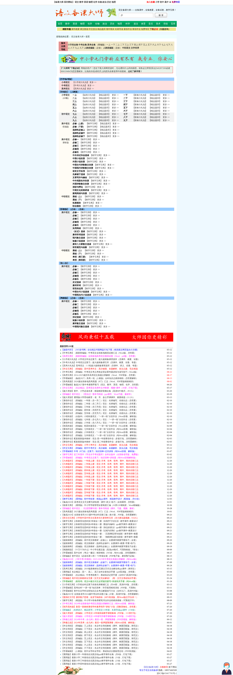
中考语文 (65, 85)
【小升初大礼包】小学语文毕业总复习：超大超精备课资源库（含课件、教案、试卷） (100, 359)
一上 (108, 44)
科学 (128, 24)
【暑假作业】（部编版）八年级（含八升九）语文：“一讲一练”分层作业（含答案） (99, 422)
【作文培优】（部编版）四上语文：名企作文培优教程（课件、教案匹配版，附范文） (100, 632)
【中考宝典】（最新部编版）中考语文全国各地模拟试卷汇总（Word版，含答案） (98, 353)
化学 (95, 2)
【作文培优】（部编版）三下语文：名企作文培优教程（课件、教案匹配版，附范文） (100, 629)
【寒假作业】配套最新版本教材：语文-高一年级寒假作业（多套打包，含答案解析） (99, 438)
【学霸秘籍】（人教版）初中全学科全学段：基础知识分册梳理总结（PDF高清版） (99, 651)
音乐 (151, 24)
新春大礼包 (140, 95)
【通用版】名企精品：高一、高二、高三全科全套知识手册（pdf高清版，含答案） (98, 572)
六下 (159, 44)
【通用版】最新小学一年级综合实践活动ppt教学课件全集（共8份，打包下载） (97, 654)
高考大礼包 (80, 88)
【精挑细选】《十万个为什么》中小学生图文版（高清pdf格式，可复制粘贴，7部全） (100, 549)
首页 (60, 24)
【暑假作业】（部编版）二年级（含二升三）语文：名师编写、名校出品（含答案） (99, 403)
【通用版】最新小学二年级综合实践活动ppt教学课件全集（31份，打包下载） (97, 657)
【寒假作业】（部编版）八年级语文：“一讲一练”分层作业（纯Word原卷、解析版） (99, 432)
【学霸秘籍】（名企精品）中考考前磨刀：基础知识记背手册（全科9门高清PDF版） (99, 575)
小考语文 (65, 82)
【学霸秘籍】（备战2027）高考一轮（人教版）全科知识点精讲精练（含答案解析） (99, 378)
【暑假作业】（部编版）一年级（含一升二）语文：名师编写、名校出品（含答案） (99, 400)
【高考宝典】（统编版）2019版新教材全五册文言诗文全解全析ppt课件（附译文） (99, 568)
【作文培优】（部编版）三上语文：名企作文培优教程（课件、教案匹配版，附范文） (100, 626)
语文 (77, 2)
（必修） (93, 48)
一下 (113, 44)
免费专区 (145, 29)
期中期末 (110, 29)
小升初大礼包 (81, 82)
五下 (150, 44)
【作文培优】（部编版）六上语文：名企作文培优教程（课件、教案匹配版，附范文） (100, 645)
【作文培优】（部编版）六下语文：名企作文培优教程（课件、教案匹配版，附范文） (100, 648)
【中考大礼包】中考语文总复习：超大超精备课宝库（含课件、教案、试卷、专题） (99, 362)
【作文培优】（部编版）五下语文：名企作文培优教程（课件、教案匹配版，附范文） (100, 641)
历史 (109, 2)
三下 (131, 44)
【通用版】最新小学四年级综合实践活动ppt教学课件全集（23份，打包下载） (97, 664)
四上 (136, 44)
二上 (118, 44)
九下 (82, 48)
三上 (127, 44)
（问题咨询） (160, 29)
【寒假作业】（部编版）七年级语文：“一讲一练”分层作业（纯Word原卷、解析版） (99, 429)
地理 (114, 2)
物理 (91, 2)
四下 (141, 44)
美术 (158, 24)
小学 (157, 2)
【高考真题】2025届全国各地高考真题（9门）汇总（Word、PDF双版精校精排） (98, 511)
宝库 (173, 24)
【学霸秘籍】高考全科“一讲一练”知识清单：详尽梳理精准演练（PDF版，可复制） (99, 587)
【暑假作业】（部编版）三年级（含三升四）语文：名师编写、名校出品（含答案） (99, 407)
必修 (73, 209)
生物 (100, 2)
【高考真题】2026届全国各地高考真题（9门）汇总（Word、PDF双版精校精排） (98, 381)
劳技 (165, 24)
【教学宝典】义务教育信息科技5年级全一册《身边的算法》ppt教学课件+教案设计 (99, 527)
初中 (162, 2)
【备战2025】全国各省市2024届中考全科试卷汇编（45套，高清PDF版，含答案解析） (100, 594)
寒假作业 (136, 29)
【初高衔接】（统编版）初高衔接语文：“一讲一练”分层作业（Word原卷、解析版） (99, 426)
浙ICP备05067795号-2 (167, 673)
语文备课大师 (77, 36)
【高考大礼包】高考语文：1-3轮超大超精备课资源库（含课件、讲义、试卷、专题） (100, 365)
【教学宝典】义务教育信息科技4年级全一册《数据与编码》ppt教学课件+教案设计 (99, 524)
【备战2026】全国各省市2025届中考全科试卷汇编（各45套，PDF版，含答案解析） (99, 515)
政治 (104, 2)
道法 (136, 24)
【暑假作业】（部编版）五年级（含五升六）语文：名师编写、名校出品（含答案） (99, 413)
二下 (122, 44)
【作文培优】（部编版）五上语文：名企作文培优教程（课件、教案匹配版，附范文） (100, 638)
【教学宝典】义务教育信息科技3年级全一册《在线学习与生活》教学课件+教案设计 (99, 521)
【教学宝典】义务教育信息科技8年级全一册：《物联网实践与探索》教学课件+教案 (99, 537)
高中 (167, 2)
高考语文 (65, 88)
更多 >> (93, 82)
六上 (154, 44)
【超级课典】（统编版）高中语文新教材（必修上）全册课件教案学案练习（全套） (99, 540)
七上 (164, 44)
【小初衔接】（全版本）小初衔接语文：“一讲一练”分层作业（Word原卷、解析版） (99, 416)
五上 (145, 44)
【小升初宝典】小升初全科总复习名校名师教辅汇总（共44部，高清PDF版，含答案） (100, 584)
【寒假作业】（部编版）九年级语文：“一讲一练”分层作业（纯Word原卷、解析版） (99, 435)
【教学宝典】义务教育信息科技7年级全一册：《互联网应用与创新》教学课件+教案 (99, 534)
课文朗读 (84, 29)
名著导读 (119, 29)
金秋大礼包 (89, 95)
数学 (81, 2)
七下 (168, 44)
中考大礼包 (80, 85)
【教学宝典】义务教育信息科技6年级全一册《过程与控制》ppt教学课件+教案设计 (99, 530)
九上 (77, 48)
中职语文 (65, 196)
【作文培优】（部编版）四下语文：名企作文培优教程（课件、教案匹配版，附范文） (100, 635)
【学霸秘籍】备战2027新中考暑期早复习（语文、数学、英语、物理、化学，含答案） (100, 384)
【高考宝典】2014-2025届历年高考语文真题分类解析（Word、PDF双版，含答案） (99, 375)
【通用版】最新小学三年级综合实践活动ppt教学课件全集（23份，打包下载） (97, 660)
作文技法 (93, 29)
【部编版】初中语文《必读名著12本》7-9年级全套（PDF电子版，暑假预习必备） (98, 556)
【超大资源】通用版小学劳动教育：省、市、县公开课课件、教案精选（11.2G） (98, 397)
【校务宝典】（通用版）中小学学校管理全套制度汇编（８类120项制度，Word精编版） (101, 505)
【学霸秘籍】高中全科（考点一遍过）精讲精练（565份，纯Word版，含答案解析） (99, 553)
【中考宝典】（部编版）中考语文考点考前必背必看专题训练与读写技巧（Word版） (99, 372)
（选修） (112, 48)
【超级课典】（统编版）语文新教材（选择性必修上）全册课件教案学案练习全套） (99, 546)
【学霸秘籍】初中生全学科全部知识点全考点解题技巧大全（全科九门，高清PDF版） (100, 591)
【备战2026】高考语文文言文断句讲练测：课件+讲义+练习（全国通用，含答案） (98, 502)
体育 (143, 24)
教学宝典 (92, 123)
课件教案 (75, 29)
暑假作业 (128, 29)
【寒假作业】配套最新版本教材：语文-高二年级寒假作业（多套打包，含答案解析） (99, 442)
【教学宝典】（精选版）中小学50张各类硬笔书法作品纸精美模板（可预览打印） (98, 600)
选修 (81, 209)
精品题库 (101, 29)
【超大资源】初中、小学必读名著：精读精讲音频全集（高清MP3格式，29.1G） (98, 391)
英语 (86, 2)
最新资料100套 (67, 346)
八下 (72, 48)
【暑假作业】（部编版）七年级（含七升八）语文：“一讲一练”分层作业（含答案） (99, 419)
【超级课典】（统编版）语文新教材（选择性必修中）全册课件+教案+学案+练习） (99, 543)
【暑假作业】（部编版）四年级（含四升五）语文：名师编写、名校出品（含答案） (99, 410)
